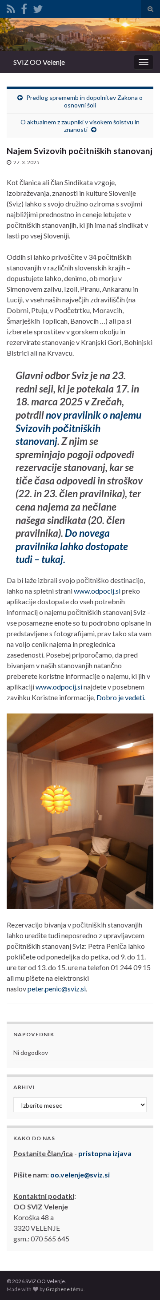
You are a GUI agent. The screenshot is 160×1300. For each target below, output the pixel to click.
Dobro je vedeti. (120, 697)
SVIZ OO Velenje (39, 62)
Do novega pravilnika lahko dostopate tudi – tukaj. (72, 546)
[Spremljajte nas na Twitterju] (38, 7)
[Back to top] (140, 1280)
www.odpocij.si (97, 591)
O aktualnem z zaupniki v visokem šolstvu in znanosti (80, 125)
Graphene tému (65, 1289)
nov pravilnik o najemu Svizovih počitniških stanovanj (78, 428)
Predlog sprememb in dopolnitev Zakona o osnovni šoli (84, 101)
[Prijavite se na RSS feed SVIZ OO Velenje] (11, 7)
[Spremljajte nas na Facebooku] (24, 7)
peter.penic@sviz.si (57, 988)
